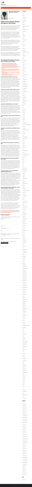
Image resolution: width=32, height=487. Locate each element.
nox (23, 247)
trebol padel (24, 368)
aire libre (15, 202)
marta (24, 199)
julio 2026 (24, 403)
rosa (23, 330)
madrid (24, 185)
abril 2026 (24, 408)
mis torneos (24, 223)
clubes (12, 203)
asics (23, 43)
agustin (24, 24)
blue (23, 65)
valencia (24, 375)
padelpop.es (3, 4)
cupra (23, 93)
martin (24, 204)
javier (23, 159)
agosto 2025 (25, 422)
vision (23, 386)
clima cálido (9, 203)
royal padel (24, 334)
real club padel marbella (26, 325)
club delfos (24, 83)
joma (23, 164)
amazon (24, 41)
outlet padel (24, 252)
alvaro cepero (25, 39)
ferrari (24, 131)
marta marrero (25, 200)
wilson (24, 393)
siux (23, 351)
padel (9, 206)
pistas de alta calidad (8, 207)
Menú (2, 7)
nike (23, 244)
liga (23, 180)
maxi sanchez (25, 214)
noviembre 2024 (25, 438)
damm (24, 95)
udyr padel (24, 370)
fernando (24, 128)
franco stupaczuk (25, 136)
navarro (24, 237)
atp (23, 46)
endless (24, 114)
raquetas (24, 323)
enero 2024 (24, 455)
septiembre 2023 (25, 462)
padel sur (24, 292)
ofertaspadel (25, 251)
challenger (24, 81)
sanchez (24, 339)
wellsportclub (25, 391)
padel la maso (25, 273)
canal (23, 72)
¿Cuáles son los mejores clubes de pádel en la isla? (9, 64)
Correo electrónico (4, 228)
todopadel (24, 365)
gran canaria (5, 205)
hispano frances (25, 150)
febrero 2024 (25, 453)
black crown (24, 64)
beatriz (24, 57)
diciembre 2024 (25, 436)
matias (24, 211)
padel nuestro (25, 280)
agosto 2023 (25, 464)
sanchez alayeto (25, 341)
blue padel (24, 67)
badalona (24, 50)
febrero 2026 (25, 412)
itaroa (23, 157)
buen (23, 69)
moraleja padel (25, 230)
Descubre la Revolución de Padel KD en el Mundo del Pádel (10, 210)
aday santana (25, 20)
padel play (24, 282)
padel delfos (24, 266)
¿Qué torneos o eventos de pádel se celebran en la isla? (10, 69)
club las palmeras (25, 84)
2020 (23, 15)
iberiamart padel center (26, 154)
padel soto (24, 289)
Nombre (2, 225)
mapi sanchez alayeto (26, 190)
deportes (24, 98)
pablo (23, 254)
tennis (24, 363)
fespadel (24, 133)
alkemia (24, 36)
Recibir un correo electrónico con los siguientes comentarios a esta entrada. (10, 239)
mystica (24, 235)
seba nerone (24, 344)
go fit (23, 140)
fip (23, 135)
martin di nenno (25, 206)
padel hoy (24, 270)
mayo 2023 (24, 469)
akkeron (24, 27)
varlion (24, 379)
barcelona (24, 55)
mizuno (24, 226)
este (23, 121)
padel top (24, 294)
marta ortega (25, 202)
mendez (24, 216)
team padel (24, 360)
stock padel (24, 358)
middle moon (25, 218)
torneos (7, 208)
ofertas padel (25, 249)
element (24, 112)
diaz (23, 105)
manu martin (24, 188)
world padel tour (25, 394)
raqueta (24, 322)
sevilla (24, 348)
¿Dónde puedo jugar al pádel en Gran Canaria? (9, 63)
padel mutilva (25, 278)
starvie (24, 356)
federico (24, 126)
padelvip (24, 304)
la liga (23, 176)
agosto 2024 (25, 443)
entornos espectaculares (11, 204)
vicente (24, 382)
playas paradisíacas (15, 207)
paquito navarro (25, 308)
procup (24, 318)
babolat (24, 48)
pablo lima (24, 256)
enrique (24, 117)
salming (24, 337)
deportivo (24, 102)
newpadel (24, 242)
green (24, 143)
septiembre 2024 (25, 441)
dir (23, 107)
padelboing (24, 299)
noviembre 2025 (25, 417)
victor (23, 384)
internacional (24, 155)
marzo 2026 (24, 410)
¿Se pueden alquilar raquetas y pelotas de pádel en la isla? (11, 66)
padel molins (24, 277)
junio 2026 (24, 405)
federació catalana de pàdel (27, 124)
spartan (24, 353)
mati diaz (24, 209)
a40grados (24, 17)
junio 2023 (24, 467)
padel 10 (24, 263)
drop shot (24, 109)
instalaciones (14, 205)
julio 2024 (24, 445)
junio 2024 (24, 446)
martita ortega (25, 207)
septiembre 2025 (25, 420)
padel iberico (24, 271)
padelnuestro (25, 301)
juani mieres (24, 171)
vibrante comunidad (12, 208)
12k (23, 13)
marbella (24, 192)
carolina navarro (25, 74)
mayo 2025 (24, 427)
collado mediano (25, 86)
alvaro (24, 38)
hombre (24, 152)
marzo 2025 (24, 431)
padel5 (24, 297)
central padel (25, 79)
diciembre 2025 (25, 415)
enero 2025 (24, 434)
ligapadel (24, 181)
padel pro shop (25, 285)
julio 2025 (24, 424)
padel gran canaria (13, 206)
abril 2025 (24, 429)
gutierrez (24, 147)
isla (16, 205)
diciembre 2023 (25, 457)
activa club (24, 19)
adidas (24, 22)
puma (23, 320)
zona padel (24, 398)
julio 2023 (24, 465)
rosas (23, 332)
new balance (24, 240)
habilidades (9, 205)
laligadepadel (25, 178)
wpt (23, 396)
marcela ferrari (25, 195)
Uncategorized (25, 372)
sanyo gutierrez (25, 342)
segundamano (25, 346)
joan (23, 162)
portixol (24, 313)
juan (23, 166)
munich (24, 233)
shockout (24, 349)
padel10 (24, 296)
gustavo (24, 145)
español (24, 119)
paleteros (24, 306)
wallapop (24, 389)
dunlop (24, 110)
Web (1, 230)
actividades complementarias (8, 202)
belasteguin (24, 60)
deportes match (25, 100)
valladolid (24, 377)
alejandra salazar (25, 29)
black (23, 62)
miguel (24, 221)
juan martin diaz (25, 169)
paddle (24, 259)
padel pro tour (25, 287)
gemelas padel (25, 138)
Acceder (24, 479)
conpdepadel (25, 88)
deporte (5, 204)
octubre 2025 (25, 419)
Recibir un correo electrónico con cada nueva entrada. (8, 241)
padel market (25, 275)
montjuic (24, 228)
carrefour (24, 76)
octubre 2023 (25, 460)
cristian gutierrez (25, 91)
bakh (23, 53)
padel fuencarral (25, 268)
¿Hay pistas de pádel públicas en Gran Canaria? (9, 65)
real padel (24, 327)
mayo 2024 (24, 448)
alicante (24, 34)
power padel (24, 315)
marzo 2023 (24, 472)
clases (6, 203)
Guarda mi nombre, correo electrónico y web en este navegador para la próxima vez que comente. (10, 234)
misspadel (24, 225)
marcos (24, 197)
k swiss (24, 173)
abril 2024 (24, 450)
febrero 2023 (25, 474)
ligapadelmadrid (25, 183)
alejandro (24, 31)
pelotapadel (24, 311)
